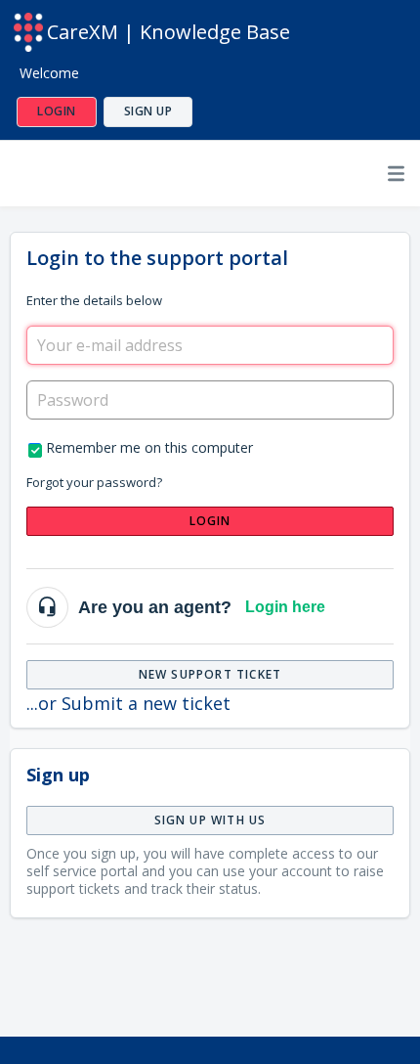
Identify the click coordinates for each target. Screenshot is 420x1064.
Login (210, 520)
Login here (285, 606)
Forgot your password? (94, 482)
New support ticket (210, 674)
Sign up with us (210, 820)
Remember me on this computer (149, 447)
